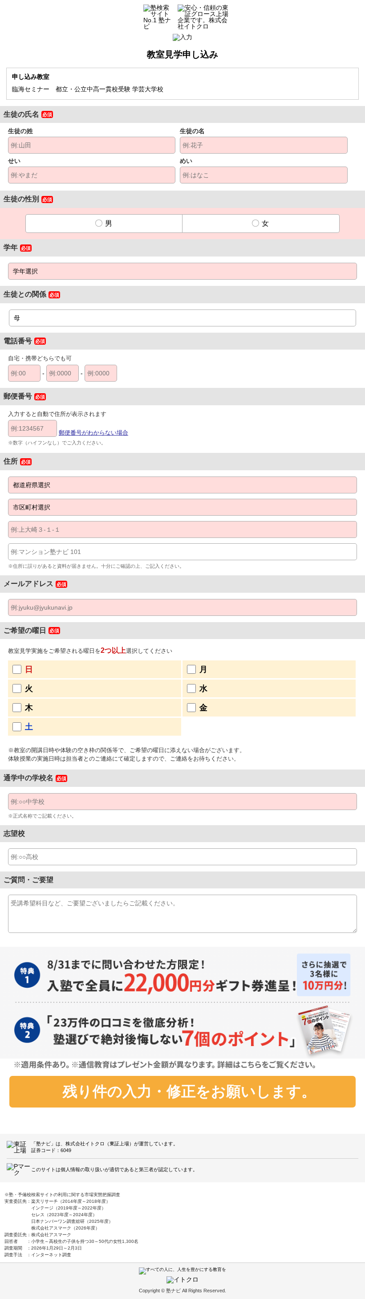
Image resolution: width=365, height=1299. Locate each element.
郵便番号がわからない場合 (93, 432)
